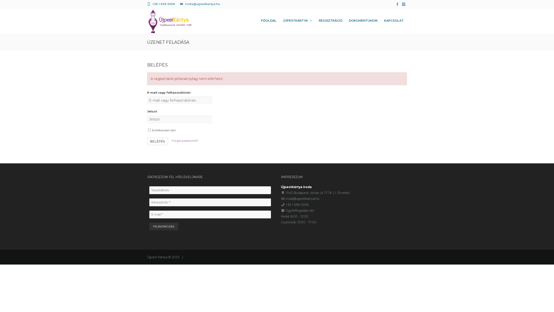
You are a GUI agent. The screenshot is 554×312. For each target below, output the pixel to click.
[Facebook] (397, 4)
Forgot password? (185, 140)
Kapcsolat (394, 21)
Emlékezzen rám (163, 130)
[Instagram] (404, 4)
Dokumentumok (363, 21)
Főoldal (269, 21)
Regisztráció (330, 21)
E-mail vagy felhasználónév (169, 92)
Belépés (157, 141)
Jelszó (152, 111)
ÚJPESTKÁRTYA (295, 21)
